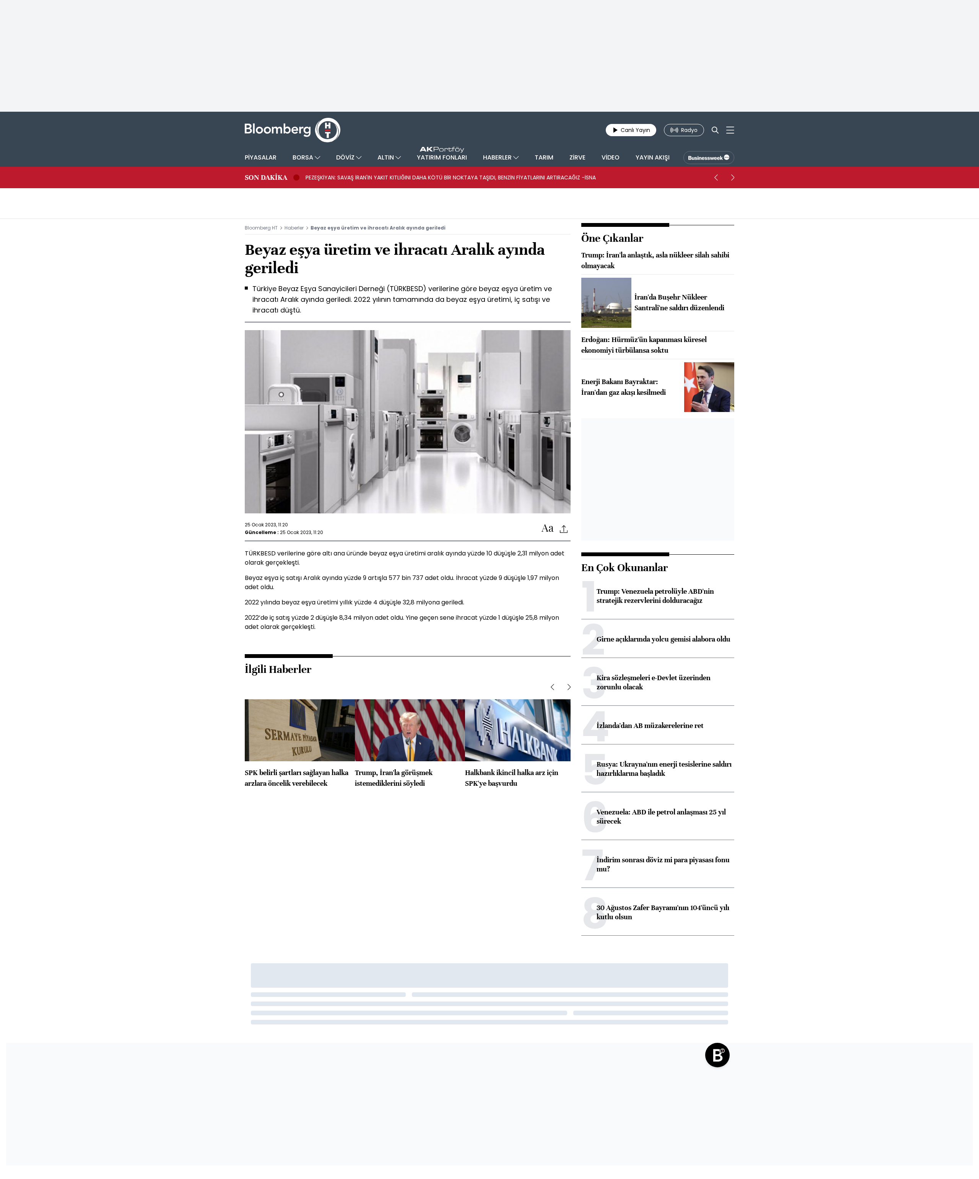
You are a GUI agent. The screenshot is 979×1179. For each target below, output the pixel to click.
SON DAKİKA (266, 177)
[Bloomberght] (292, 130)
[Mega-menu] (730, 130)
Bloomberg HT (261, 228)
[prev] (716, 177)
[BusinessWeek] (708, 157)
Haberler (294, 228)
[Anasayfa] (717, 1055)
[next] (733, 177)
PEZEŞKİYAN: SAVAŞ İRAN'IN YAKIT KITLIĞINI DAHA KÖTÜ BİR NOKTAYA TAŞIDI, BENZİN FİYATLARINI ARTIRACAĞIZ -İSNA (451, 177)
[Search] (715, 130)
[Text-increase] (548, 528)
